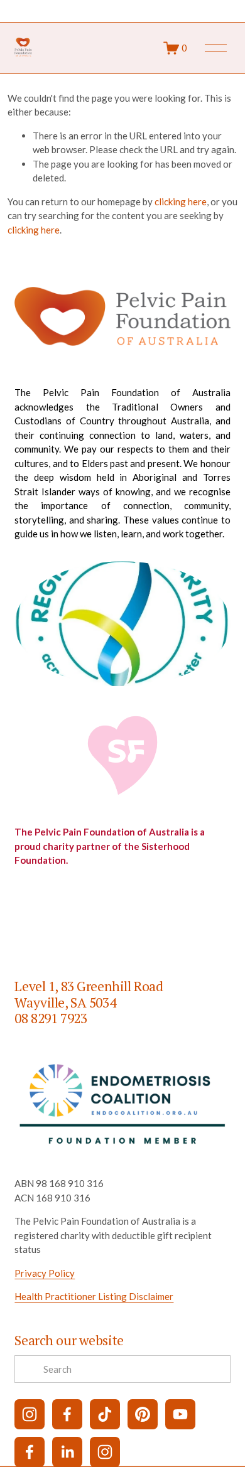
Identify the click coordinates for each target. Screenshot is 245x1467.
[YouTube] (180, 1414)
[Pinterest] (143, 1414)
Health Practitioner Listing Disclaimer (93, 1296)
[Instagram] (29, 1414)
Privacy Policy (44, 1273)
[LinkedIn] (67, 1452)
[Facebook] (67, 1414)
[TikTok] (105, 1414)
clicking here (181, 201)
